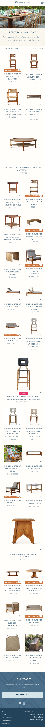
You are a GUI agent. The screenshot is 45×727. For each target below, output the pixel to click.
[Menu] (3, 3)
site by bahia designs (36, 719)
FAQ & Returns (7, 717)
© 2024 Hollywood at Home (33, 712)
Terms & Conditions (36, 714)
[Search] (37, 3)
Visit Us (4, 715)
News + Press (6, 720)
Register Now (22, 695)
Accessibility (6, 723)
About (4, 712)
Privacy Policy (38, 717)
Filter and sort (12, 49)
